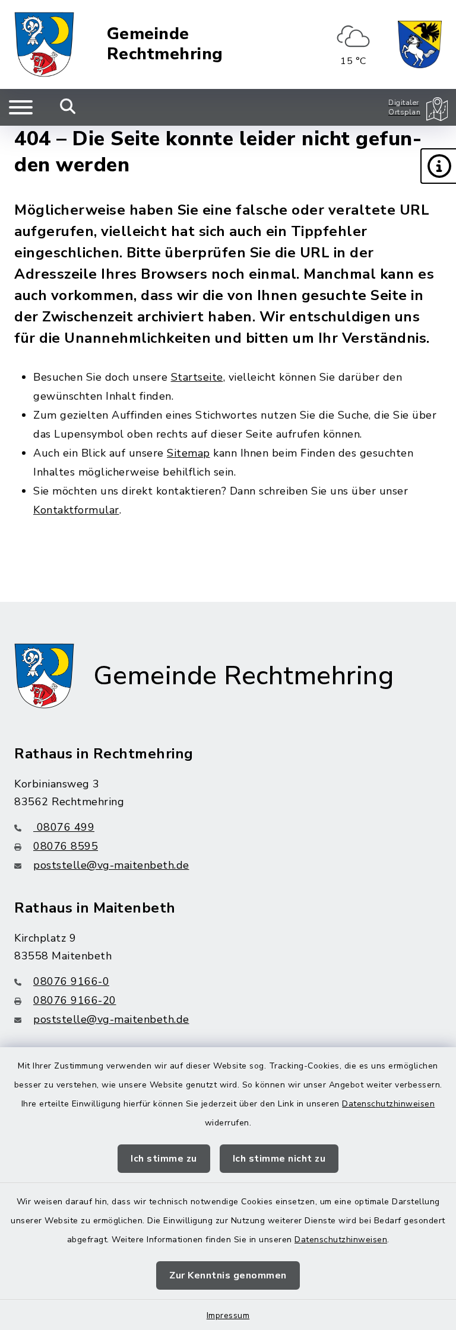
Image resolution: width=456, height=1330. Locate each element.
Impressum (228, 1315)
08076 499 (63, 827)
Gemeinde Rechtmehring (165, 44)
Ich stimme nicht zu (279, 1158)
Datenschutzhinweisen (388, 1103)
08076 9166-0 (71, 981)
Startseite (197, 377)
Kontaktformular (76, 510)
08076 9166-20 (74, 1000)
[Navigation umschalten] (21, 107)
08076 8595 (65, 846)
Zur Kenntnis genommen (228, 1275)
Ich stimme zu (164, 1158)
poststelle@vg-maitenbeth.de (111, 865)
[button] (438, 166)
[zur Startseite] (44, 44)
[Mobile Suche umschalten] (68, 107)
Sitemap (188, 453)
